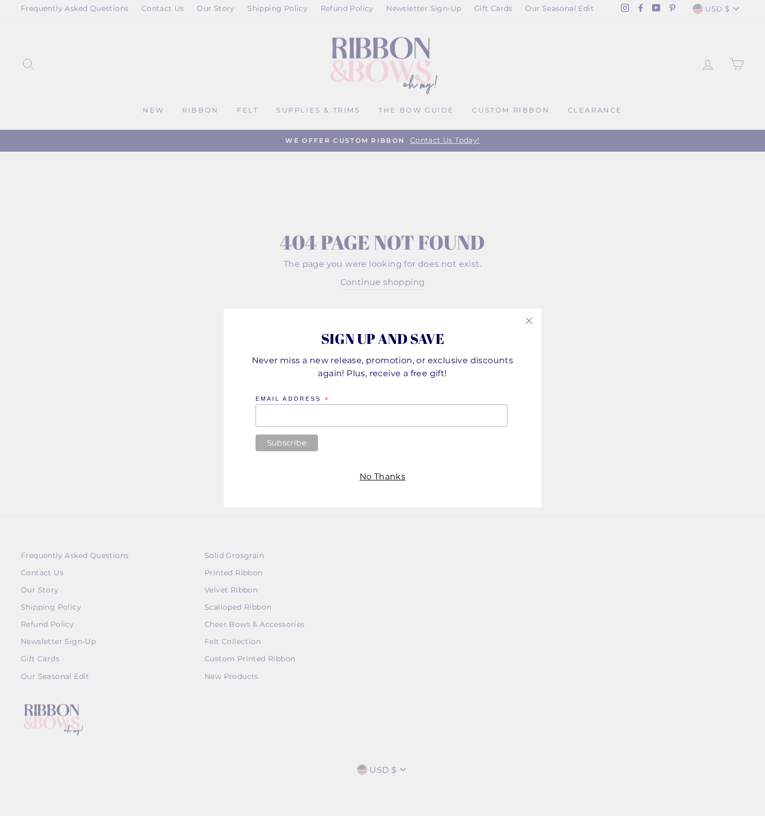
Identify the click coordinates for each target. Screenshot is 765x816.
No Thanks (383, 476)
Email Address (292, 399)
